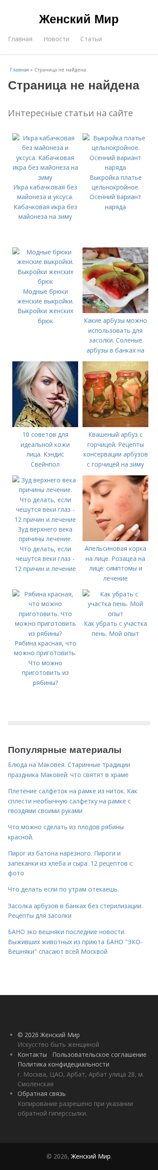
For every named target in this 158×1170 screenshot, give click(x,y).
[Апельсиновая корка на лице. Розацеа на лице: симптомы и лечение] (115, 539)
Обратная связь (42, 1093)
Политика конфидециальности (63, 1064)
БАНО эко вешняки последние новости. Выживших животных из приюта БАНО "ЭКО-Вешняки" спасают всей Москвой (75, 941)
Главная (20, 39)
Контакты (32, 1054)
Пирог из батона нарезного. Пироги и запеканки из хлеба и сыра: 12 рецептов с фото (70, 863)
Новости (56, 39)
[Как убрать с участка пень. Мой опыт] (115, 614)
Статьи (91, 39)
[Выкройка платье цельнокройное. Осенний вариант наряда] (115, 167)
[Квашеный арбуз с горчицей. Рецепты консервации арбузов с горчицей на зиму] (115, 425)
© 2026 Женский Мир (49, 1035)
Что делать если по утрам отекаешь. (63, 889)
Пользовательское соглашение (99, 1054)
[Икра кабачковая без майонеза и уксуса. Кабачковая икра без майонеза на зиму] (45, 177)
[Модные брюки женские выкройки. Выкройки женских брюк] (45, 281)
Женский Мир (79, 18)
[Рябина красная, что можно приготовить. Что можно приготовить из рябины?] (45, 633)
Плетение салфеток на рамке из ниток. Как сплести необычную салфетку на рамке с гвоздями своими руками (72, 801)
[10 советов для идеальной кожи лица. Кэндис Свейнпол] (45, 425)
